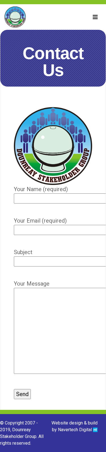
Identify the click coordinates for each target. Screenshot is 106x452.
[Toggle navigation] (95, 17)
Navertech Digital (75, 429)
